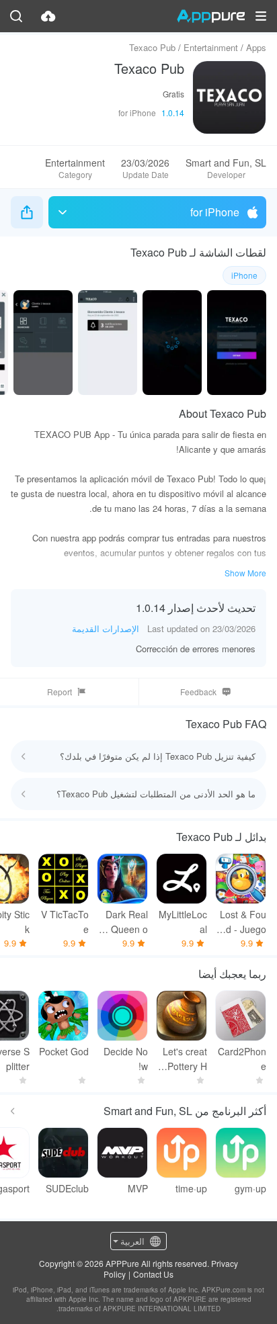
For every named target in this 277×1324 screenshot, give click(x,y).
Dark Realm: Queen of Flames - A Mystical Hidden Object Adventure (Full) (122, 922)
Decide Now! (126, 1059)
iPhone (244, 275)
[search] (16, 16)
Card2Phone (242, 1059)
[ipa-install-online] (48, 16)
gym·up (250, 1188)
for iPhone (214, 212)
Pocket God (64, 1051)
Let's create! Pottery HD (182, 1059)
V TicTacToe (65, 922)
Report (59, 691)
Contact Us (153, 1274)
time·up (191, 1188)
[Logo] (211, 16)
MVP (138, 1188)
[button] (261, 16)
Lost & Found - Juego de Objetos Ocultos (243, 922)
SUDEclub (67, 1188)
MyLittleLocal (183, 922)
